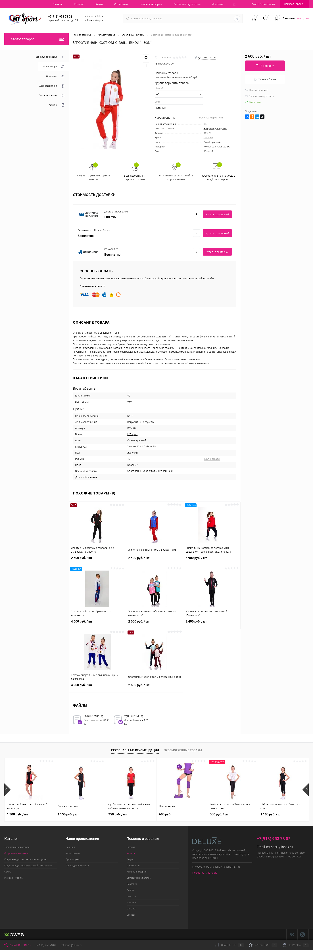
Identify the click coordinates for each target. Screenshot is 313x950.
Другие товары (212, 459)
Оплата (130, 890)
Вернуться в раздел (46, 56)
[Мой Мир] (257, 116)
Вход (254, 4)
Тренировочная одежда (17, 847)
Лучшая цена (73, 859)
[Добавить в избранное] (146, 58)
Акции (99, 4)
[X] (262, 116)
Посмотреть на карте (204, 872)
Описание (51, 76)
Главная (57, 4)
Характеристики (48, 85)
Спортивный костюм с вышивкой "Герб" (150, 470)
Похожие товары (48, 95)
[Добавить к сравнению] (146, 65)
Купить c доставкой (217, 214)
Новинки (70, 847)
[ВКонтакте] (247, 116)
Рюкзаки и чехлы (13, 877)
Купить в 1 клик (267, 79)
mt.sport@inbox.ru (279, 847)
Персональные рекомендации (135, 750)
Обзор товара (49, 66)
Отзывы (131, 908)
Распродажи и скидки (77, 865)
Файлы (53, 105)
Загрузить (209, 128)
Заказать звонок (294, 4)
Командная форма (151, 4)
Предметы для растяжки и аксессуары (25, 859)
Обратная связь (20, 945)
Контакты (132, 902)
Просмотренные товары (183, 750)
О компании (121, 4)
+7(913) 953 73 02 (46, 945)
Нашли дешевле (258, 90)
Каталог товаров (21, 39)
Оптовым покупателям (187, 4)
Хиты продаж (73, 853)
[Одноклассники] (252, 116)
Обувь (7, 871)
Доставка (218, 4)
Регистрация (267, 4)
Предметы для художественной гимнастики (28, 865)
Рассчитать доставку (261, 96)
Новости (131, 896)
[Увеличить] (111, 104)
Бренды (131, 914)
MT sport (208, 137)
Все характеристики (211, 117)
